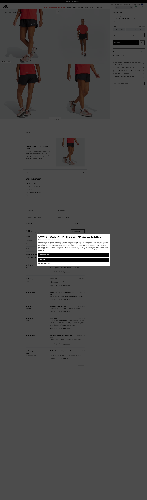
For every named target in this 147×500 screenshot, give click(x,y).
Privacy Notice (89, 247)
